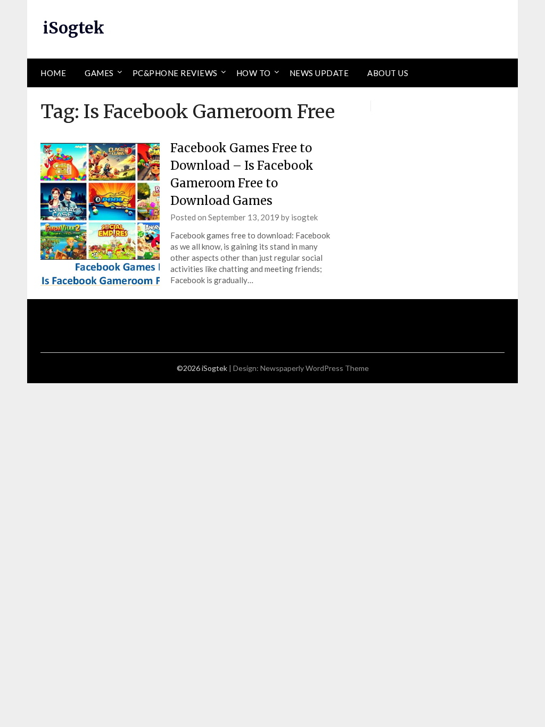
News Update (319, 73)
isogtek (304, 217)
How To (253, 73)
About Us (387, 73)
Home (53, 73)
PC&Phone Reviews (175, 73)
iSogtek (73, 28)
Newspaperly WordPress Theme (314, 368)
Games (99, 73)
